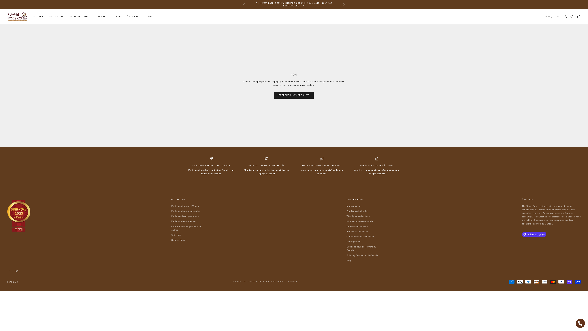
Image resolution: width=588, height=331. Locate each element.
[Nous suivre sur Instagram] (16, 271)
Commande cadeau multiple (360, 236)
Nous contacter (354, 206)
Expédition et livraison (357, 226)
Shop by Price (178, 240)
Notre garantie (353, 241)
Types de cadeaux (81, 16)
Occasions (56, 16)
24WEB (293, 282)
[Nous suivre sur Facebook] (8, 271)
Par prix (103, 16)
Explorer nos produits (294, 95)
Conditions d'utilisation (357, 211)
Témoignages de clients (358, 216)
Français (550, 16)
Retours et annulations (357, 231)
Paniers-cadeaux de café (183, 221)
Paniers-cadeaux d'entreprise (185, 211)
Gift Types (176, 235)
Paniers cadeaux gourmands (185, 216)
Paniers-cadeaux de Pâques (185, 206)
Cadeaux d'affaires (126, 16)
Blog (349, 260)
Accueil (38, 16)
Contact (150, 16)
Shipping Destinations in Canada (362, 255)
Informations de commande (360, 221)
